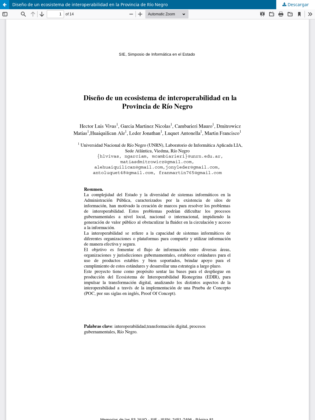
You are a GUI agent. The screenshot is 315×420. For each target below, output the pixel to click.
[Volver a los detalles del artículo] (4, 4)
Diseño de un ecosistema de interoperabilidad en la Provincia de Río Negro (90, 4)
